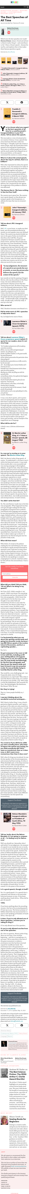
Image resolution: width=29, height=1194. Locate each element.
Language (4, 1036)
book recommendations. (19, 1166)
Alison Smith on (17, 1119)
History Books (23, 1033)
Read (9, 32)
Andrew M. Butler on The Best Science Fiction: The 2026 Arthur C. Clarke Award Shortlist (14, 1090)
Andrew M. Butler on (18, 1074)
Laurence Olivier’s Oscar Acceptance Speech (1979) (19, 324)
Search (2, 7)
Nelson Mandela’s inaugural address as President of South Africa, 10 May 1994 (19, 818)
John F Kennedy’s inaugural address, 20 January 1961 (19, 210)
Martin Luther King (17, 455)
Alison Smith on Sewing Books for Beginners (14, 1133)
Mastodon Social (5, 1188)
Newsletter (4, 1180)
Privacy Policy (5, 1184)
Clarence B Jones (12, 1043)
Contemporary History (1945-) (11, 12)
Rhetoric (10, 1036)
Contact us (4, 1182)
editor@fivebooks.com (17, 1021)
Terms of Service (5, 1186)
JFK (5, 228)
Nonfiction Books (9, 10)
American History (6, 1030)
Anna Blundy (11, 52)
